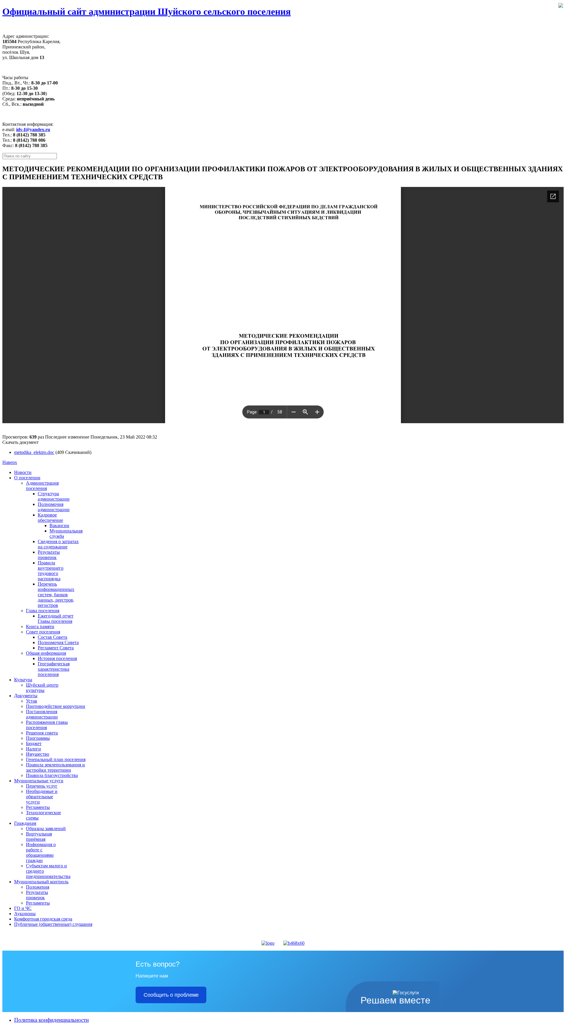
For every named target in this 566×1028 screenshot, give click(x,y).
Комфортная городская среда (43, 918)
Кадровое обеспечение (50, 517)
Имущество (37, 754)
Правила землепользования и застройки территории (55, 767)
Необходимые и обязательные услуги (41, 796)
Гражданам (25, 823)
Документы (25, 695)
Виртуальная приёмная (39, 836)
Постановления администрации (42, 714)
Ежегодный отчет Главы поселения (55, 618)
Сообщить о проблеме (171, 995)
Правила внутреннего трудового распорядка (50, 570)
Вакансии (59, 525)
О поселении (27, 477)
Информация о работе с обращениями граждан (41, 852)
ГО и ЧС (23, 908)
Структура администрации (54, 496)
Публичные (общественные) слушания (53, 924)
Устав (31, 700)
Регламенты (38, 807)
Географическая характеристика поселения (54, 669)
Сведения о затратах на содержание (58, 544)
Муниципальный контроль (41, 881)
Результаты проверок (49, 555)
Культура (23, 679)
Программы (38, 738)
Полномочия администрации (54, 507)
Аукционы (25, 913)
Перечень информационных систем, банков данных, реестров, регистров (56, 594)
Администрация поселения (42, 485)
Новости (23, 472)
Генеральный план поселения (55, 759)
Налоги (33, 748)
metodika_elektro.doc (34, 452)
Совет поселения (43, 631)
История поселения (57, 658)
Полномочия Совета (58, 642)
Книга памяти (40, 626)
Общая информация (46, 653)
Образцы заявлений (46, 828)
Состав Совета (52, 637)
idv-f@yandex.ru (33, 129)
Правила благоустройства (52, 775)
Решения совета (42, 732)
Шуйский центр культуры (42, 687)
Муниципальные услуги (38, 780)
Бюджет (34, 743)
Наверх (9, 462)
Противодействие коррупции (55, 706)
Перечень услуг (41, 785)
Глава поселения (42, 610)
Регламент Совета (56, 647)
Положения (37, 886)
